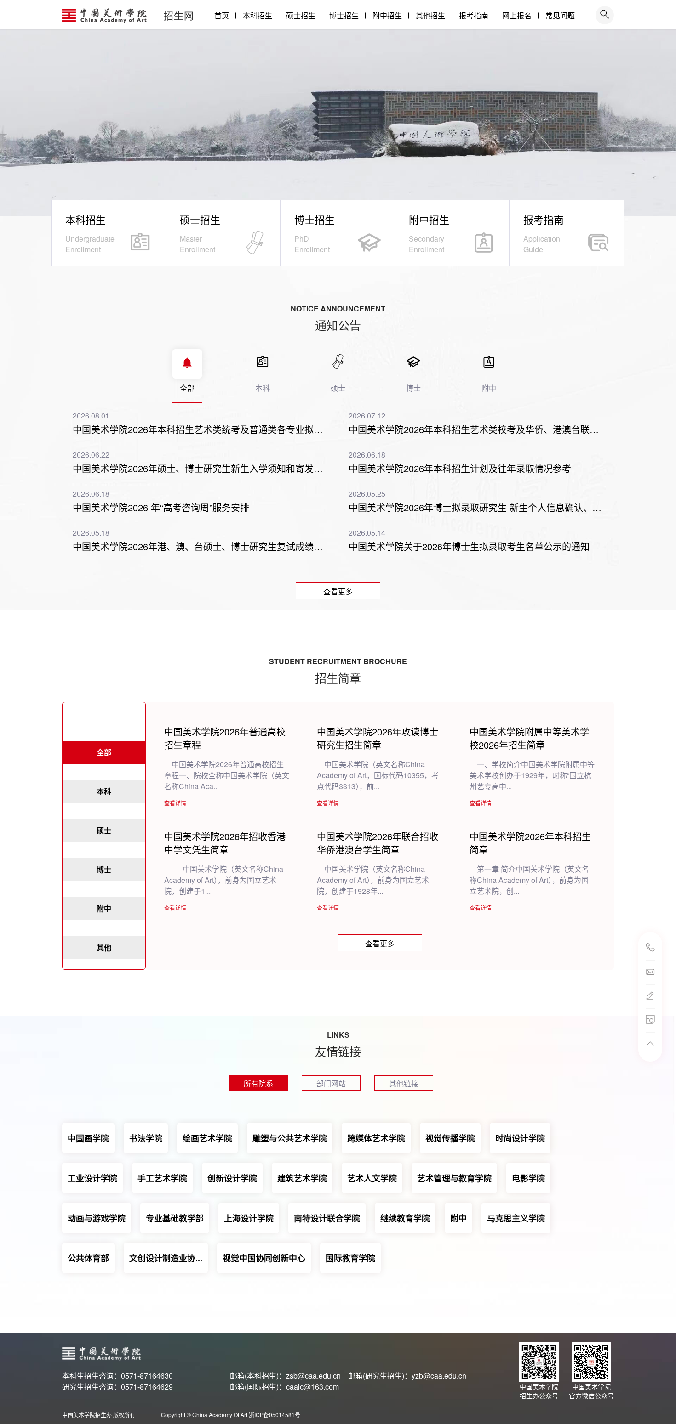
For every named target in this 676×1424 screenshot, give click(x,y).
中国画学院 (88, 1138)
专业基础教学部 (175, 1218)
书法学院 (145, 1138)
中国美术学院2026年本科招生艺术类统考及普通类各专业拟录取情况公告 (200, 429)
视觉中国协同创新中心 (264, 1258)
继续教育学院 (405, 1218)
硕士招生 (300, 15)
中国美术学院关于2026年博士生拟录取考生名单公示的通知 (469, 547)
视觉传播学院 (450, 1138)
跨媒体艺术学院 (376, 1138)
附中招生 (387, 15)
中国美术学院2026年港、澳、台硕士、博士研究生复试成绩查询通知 (200, 547)
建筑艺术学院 (302, 1178)
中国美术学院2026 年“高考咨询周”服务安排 (161, 508)
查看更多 (338, 591)
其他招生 (430, 15)
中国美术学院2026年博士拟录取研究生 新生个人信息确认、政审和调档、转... (476, 508)
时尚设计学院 (520, 1138)
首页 (221, 15)
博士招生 (344, 15)
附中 (458, 1218)
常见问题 (560, 15)
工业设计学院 (92, 1178)
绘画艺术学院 (207, 1138)
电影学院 (528, 1178)
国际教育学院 (350, 1258)
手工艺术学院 (162, 1178)
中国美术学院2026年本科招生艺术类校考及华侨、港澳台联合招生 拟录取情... (476, 429)
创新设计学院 (232, 1178)
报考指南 (473, 15)
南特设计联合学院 (327, 1218)
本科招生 (257, 15)
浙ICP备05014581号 (274, 1414)
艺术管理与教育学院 (454, 1178)
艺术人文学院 (372, 1178)
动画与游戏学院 (97, 1218)
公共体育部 (88, 1258)
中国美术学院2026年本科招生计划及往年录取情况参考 (460, 469)
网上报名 (517, 15)
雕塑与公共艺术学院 (289, 1138)
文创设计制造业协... (165, 1258)
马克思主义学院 (516, 1218)
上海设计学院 (249, 1218)
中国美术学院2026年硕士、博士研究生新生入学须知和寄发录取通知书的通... (200, 469)
